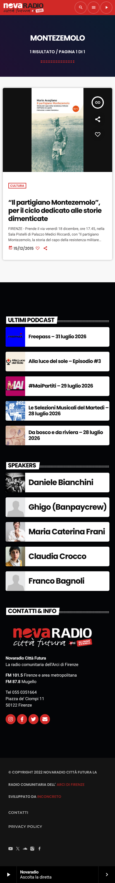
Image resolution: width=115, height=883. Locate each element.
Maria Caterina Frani (66, 531)
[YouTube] (10, 849)
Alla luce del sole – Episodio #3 (64, 361)
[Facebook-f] (22, 719)
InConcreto (49, 796)
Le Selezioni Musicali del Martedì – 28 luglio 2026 (68, 411)
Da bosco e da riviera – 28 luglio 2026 (65, 435)
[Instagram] (11, 719)
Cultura (17, 185)
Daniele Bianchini (60, 482)
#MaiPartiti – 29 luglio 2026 (60, 386)
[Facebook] (39, 849)
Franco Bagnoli (56, 581)
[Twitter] (33, 719)
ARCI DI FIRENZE (71, 784)
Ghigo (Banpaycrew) (67, 507)
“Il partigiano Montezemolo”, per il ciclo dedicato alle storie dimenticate (55, 210)
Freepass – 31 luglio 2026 (57, 336)
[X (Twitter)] (18, 849)
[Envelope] (45, 719)
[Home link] (23, 7)
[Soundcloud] (25, 849)
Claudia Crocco (57, 556)
